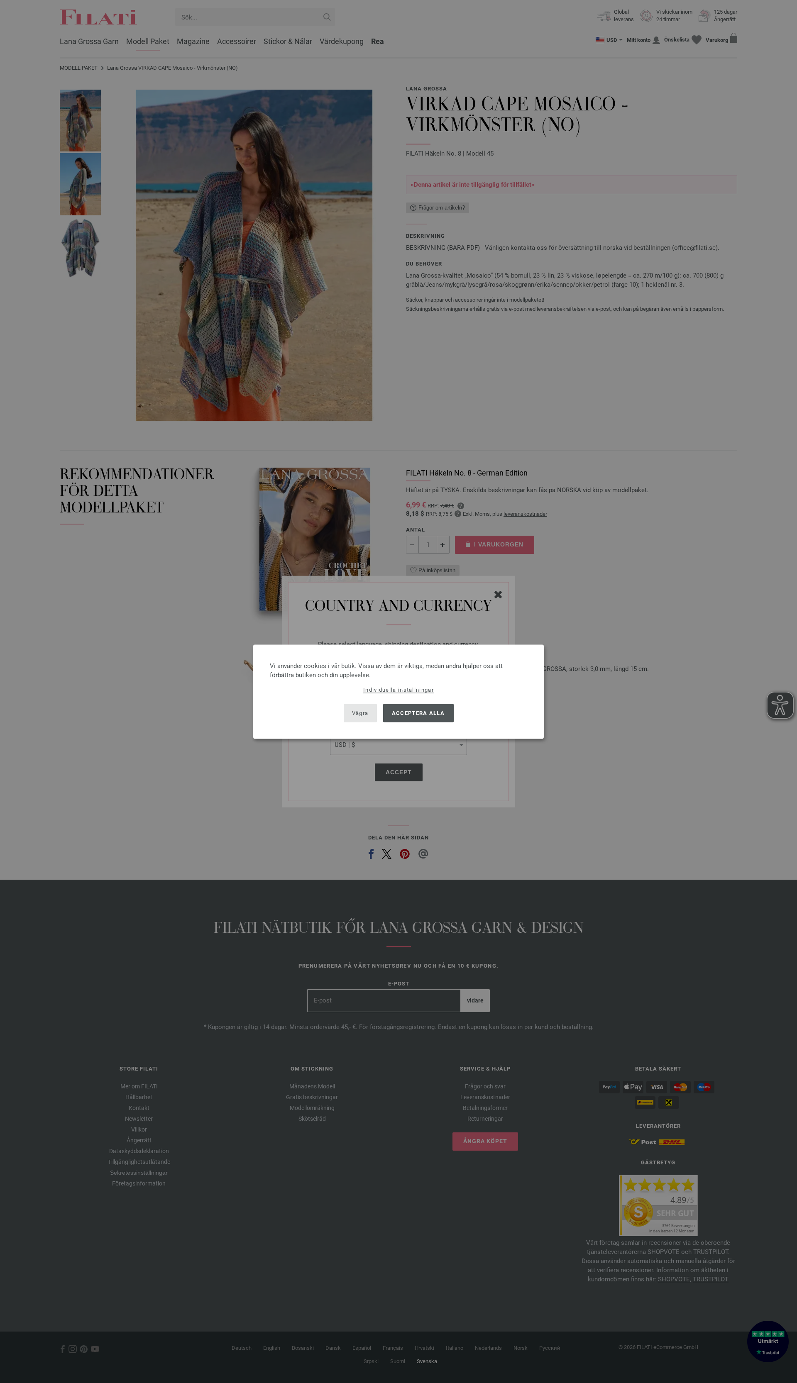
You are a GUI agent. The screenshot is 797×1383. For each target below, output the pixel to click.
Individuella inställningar (398, 689)
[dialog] (398, 691)
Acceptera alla (418, 713)
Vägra (360, 713)
